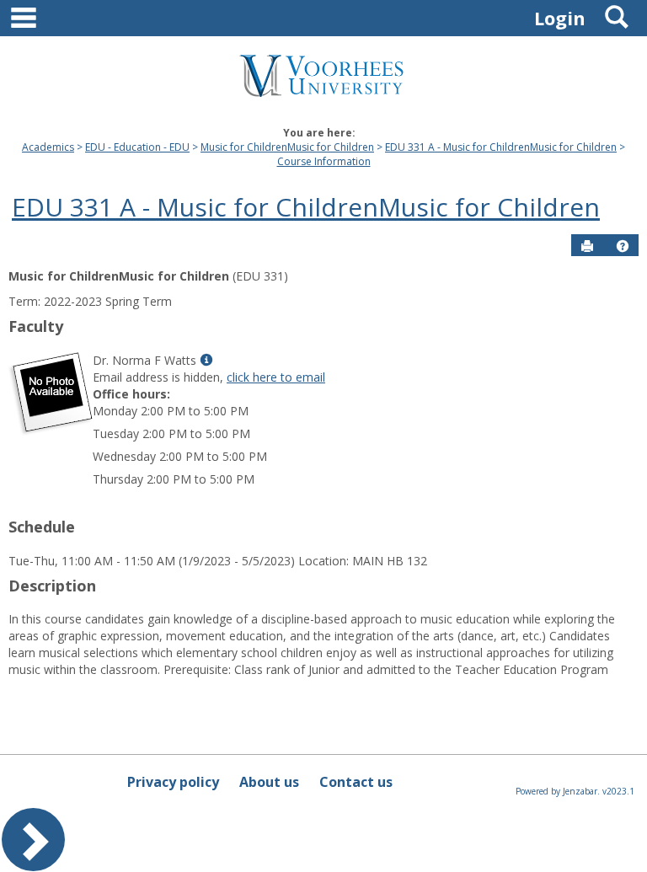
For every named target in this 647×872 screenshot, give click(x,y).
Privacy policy (173, 782)
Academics (48, 147)
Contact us (356, 782)
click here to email (276, 377)
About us (269, 782)
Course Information (324, 161)
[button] (623, 246)
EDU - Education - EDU (137, 147)
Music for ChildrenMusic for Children (287, 147)
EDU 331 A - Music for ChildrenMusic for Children (501, 147)
